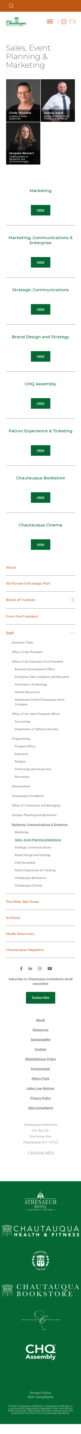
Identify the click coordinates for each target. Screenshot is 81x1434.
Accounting (22, 721)
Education (21, 754)
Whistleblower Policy (40, 1059)
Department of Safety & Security (36, 729)
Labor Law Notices (40, 1088)
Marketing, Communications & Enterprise (40, 824)
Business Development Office (35, 669)
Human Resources (27, 692)
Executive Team (22, 642)
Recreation (22, 777)
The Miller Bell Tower (22, 902)
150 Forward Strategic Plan (28, 583)
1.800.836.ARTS (40, 1153)
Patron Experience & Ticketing (35, 870)
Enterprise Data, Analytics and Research (42, 677)
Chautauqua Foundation (28, 796)
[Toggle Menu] (50, 21)
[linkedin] (30, 969)
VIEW (40, 210)
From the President (22, 616)
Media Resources (20, 934)
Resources (41, 1030)
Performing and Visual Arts (33, 769)
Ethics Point (41, 1079)
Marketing (21, 832)
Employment (40, 1069)
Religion (20, 761)
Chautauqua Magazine (25, 950)
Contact (40, 1049)
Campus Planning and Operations (34, 815)
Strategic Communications (33, 847)
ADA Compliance (40, 1108)
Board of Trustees (20, 600)
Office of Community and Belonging (36, 805)
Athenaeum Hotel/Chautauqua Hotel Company (39, 702)
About (11, 567)
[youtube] (49, 969)
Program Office (25, 746)
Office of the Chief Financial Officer (36, 714)
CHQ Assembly (25, 862)
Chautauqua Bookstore (30, 878)
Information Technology (31, 684)
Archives (13, 918)
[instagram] (39, 969)
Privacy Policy (40, 1098)
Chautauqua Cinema (28, 885)
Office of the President (27, 652)
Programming (21, 739)
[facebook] (21, 969)
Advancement (21, 786)
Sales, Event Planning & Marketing (38, 840)
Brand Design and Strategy (32, 855)
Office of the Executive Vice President (37, 661)
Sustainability (41, 1039)
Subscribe (40, 998)
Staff (10, 633)
